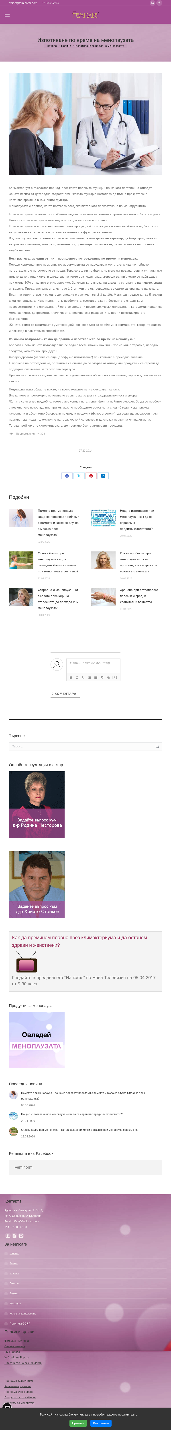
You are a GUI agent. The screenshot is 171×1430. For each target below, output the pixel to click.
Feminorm (23, 1167)
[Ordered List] (89, 677)
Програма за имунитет (18, 1380)
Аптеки (14, 1293)
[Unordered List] (96, 677)
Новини (14, 1273)
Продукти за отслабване (20, 1397)
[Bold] (71, 677)
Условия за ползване (23, 1313)
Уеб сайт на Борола (17, 1357)
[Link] (108, 677)
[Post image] (21, 518)
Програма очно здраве (18, 1391)
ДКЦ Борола (12, 1352)
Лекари (14, 1283)
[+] (114, 677)
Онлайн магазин (14, 1346)
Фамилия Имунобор (17, 1340)
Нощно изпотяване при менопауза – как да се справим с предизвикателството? (137, 519)
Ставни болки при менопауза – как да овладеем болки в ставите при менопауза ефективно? (58, 562)
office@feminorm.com (23, 3)
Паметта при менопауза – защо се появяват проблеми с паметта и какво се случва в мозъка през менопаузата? (58, 523)
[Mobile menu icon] (7, 14)
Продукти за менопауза (19, 1403)
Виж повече (101, 1423)
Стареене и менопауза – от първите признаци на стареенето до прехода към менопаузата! (58, 599)
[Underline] (83, 677)
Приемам (78, 1423)
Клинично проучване (17, 1386)
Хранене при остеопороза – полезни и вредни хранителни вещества (140, 596)
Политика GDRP (20, 1323)
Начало (14, 1253)
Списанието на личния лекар (23, 1363)
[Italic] (77, 677)
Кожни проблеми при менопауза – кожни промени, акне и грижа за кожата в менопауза (138, 562)
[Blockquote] (102, 677)
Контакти (15, 1303)
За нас (14, 1263)
